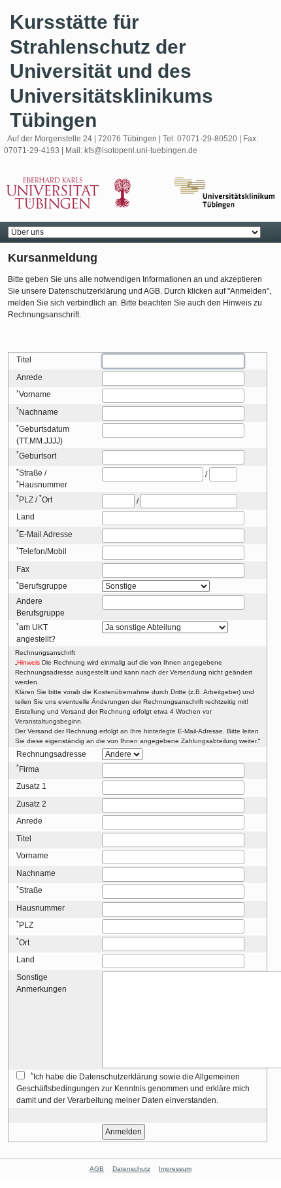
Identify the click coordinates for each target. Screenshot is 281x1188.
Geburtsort (37, 456)
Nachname (38, 412)
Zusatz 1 (31, 786)
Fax (22, 569)
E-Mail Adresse (46, 534)
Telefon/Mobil (43, 551)
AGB (97, 1168)
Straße (30, 473)
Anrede (29, 377)
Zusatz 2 (31, 804)
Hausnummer (43, 484)
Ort (47, 499)
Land (25, 516)
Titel (23, 359)
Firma (29, 769)
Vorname (35, 394)
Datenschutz (131, 1168)
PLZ (26, 499)
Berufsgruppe (43, 586)
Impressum (175, 1168)
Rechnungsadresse (51, 754)
